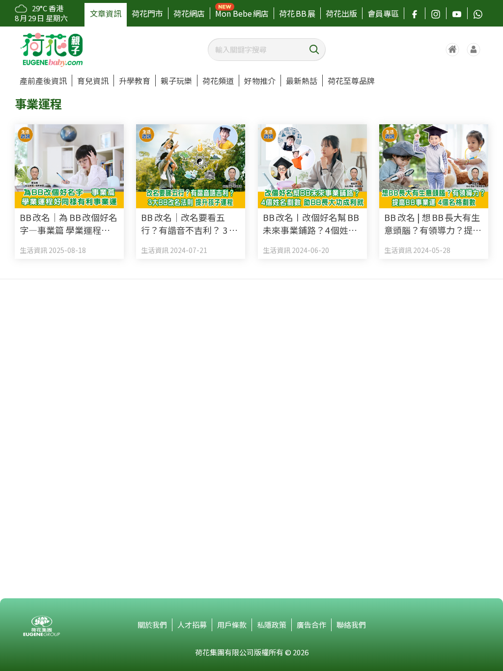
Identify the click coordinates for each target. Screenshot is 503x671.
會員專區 (383, 13)
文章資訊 (105, 13)
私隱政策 (271, 624)
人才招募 (192, 624)
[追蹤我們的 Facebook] (414, 13)
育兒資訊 (93, 80)
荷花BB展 (297, 13)
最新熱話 (301, 80)
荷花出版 (341, 13)
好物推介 (260, 80)
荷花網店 (189, 13)
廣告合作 (311, 624)
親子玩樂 (176, 80)
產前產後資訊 (43, 80)
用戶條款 (232, 624)
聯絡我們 (351, 624)
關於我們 (152, 624)
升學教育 (134, 80)
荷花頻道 (218, 80)
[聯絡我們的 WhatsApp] (478, 13)
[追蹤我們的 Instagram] (435, 13)
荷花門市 (147, 13)
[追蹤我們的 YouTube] (457, 13)
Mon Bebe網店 (242, 13)
